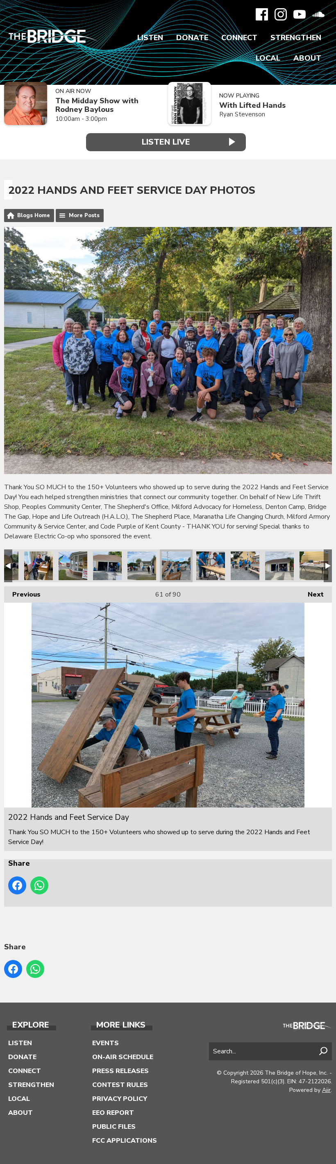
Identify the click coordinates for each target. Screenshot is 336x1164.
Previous (22, 594)
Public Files (114, 1126)
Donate (192, 38)
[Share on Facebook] (17, 885)
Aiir (326, 1090)
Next (312, 594)
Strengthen (295, 38)
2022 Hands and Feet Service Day (38, 565)
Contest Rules (120, 1084)
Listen (150, 38)
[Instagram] (281, 14)
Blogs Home (33, 215)
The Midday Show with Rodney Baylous (96, 105)
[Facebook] (262, 14)
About (307, 58)
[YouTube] (299, 14)
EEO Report (113, 1112)
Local (268, 58)
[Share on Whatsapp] (39, 885)
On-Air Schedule (122, 1057)
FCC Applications (124, 1140)
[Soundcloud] (318, 14)
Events (105, 1043)
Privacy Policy (119, 1098)
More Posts (84, 215)
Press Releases (120, 1071)
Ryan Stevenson (242, 114)
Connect (239, 38)
